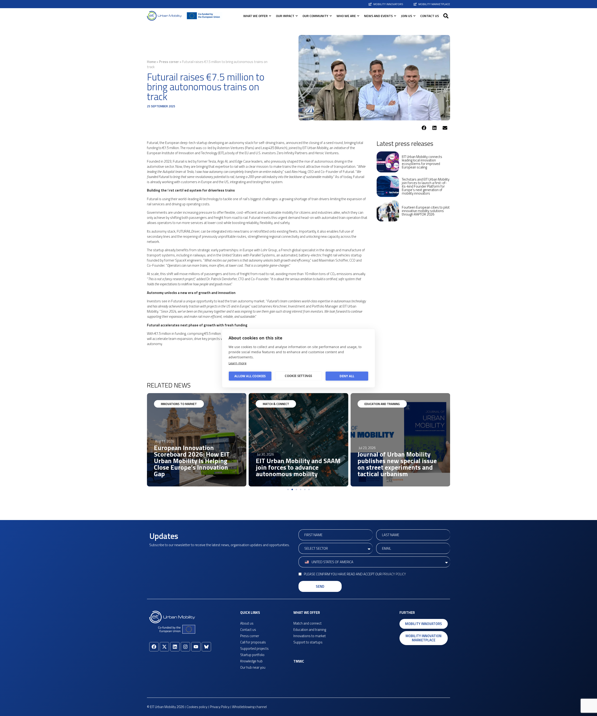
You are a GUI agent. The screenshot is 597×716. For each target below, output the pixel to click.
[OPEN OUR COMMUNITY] (331, 15)
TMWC (298, 661)
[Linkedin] (175, 646)
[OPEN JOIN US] (414, 15)
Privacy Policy (394, 574)
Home (151, 61)
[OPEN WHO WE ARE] (358, 15)
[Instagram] (185, 646)
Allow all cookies (250, 376)
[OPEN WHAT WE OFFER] (270, 15)
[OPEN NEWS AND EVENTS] (395, 15)
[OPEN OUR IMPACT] (296, 15)
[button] (446, 16)
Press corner (169, 61)
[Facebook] (154, 646)
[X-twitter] (164, 646)
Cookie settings (298, 376)
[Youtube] (196, 646)
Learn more (237, 363)
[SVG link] (164, 16)
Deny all (347, 376)
